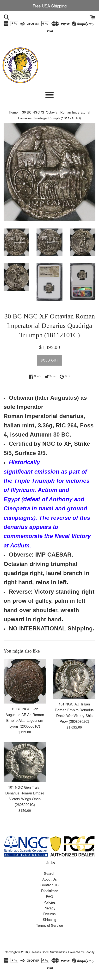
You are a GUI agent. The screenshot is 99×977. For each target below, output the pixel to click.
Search (49, 873)
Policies (49, 902)
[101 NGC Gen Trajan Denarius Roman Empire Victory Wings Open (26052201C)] (25, 762)
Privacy (49, 907)
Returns (49, 913)
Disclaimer (49, 890)
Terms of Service (49, 925)
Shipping (49, 919)
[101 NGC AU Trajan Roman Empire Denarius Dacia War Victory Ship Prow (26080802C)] (74, 679)
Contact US (49, 884)
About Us (49, 879)
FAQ (49, 896)
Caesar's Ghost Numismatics (48, 952)
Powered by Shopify (81, 952)
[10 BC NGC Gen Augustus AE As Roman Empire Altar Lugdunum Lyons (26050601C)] (25, 681)
